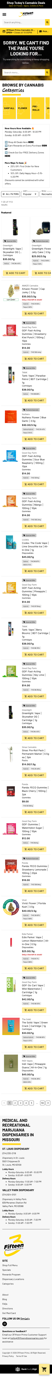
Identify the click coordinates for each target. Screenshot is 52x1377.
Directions (7, 1308)
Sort (25, 191)
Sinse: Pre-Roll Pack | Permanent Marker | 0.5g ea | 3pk (35, 754)
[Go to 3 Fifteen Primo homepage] (26, 14)
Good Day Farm (29, 327)
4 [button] (26, 1103)
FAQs (4, 1303)
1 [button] (9, 1103)
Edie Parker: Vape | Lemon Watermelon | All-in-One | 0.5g (35, 941)
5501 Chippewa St (11, 1161)
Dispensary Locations (13, 1279)
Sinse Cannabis (29, 747)
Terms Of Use (21, 1356)
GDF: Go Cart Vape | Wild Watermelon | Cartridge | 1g (33, 989)
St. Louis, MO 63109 (11, 1164)
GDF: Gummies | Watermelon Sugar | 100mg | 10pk (32, 828)
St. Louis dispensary (15, 1148)
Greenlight (8, 245)
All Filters (12, 194)
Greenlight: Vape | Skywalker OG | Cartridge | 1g (12, 252)
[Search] (47, 22)
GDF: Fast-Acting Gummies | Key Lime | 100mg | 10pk (33, 675)
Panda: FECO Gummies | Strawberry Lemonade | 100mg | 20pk (35, 869)
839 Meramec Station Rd (14, 1202)
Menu (44, 191)
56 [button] (42, 1103)
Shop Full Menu (10, 1265)
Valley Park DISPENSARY (18, 1190)
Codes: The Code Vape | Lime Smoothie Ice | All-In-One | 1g (35, 546)
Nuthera (26, 414)
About (5, 1294)
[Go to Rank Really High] (26, 1369)
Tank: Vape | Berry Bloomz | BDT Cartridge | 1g (36, 633)
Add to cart (17, 273)
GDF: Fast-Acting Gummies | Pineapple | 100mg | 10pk (34, 591)
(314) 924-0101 (9, 1194)
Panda (25, 784)
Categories (8, 1283)
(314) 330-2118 (9, 1153)
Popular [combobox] (27, 194)
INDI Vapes (27, 1060)
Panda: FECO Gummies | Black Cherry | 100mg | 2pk (35, 791)
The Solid (26, 1019)
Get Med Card (9, 1313)
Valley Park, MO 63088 (12, 1206)
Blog (4, 1299)
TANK (24, 372)
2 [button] (15, 1103)
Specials (6, 1269)
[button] (4, 14)
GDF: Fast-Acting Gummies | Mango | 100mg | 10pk (32, 505)
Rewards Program (11, 1274)
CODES (25, 540)
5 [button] (31, 1103)
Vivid (24, 900)
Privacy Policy (8, 1356)
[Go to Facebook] (4, 1324)
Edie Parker (27, 934)
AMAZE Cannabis (30, 285)
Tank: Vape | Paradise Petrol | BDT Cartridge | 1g (35, 379)
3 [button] (20, 1103)
